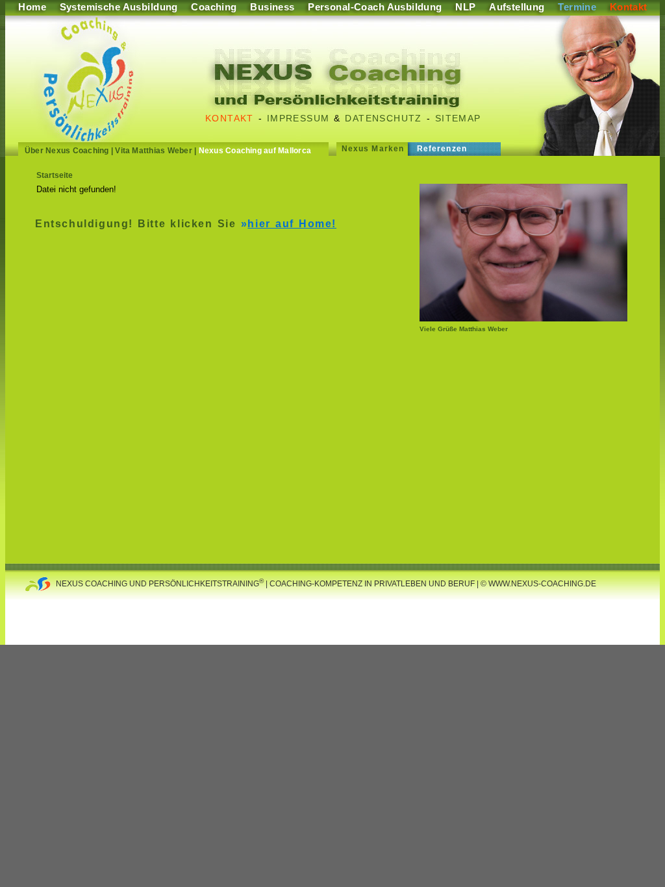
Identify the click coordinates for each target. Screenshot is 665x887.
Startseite (54, 175)
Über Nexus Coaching (67, 150)
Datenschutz (383, 118)
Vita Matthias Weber (153, 150)
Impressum (298, 118)
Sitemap (458, 118)
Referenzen (442, 148)
